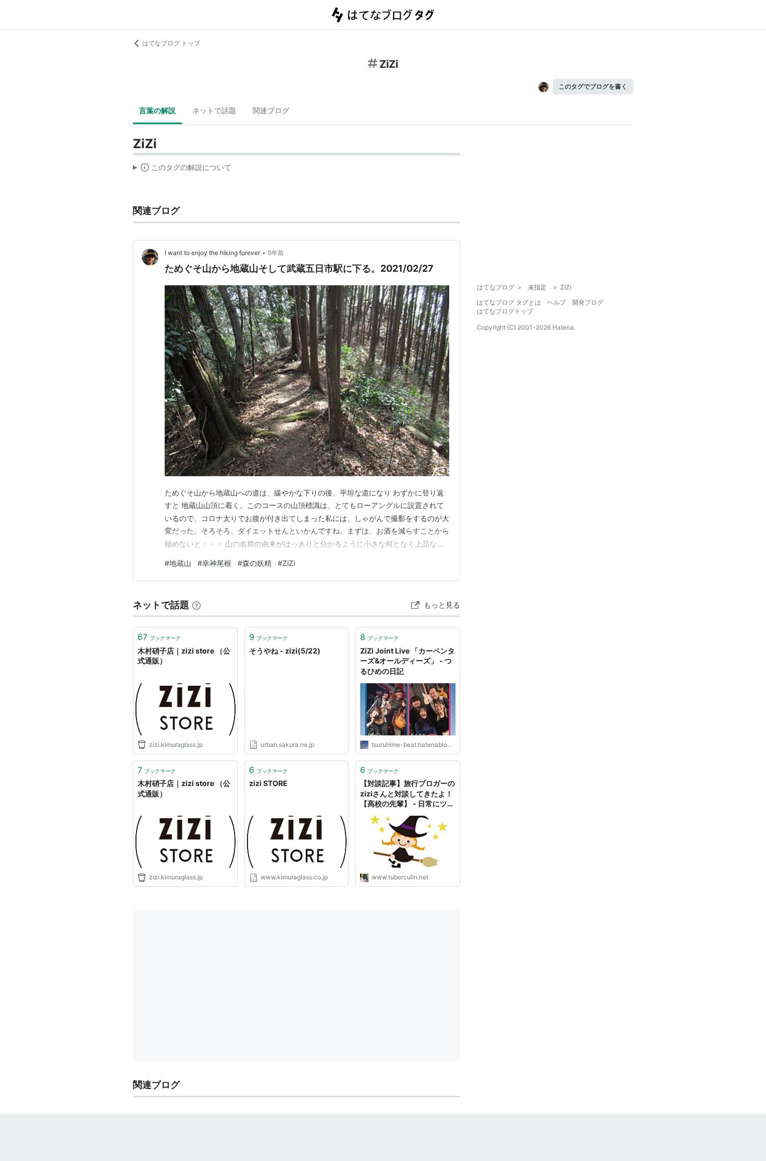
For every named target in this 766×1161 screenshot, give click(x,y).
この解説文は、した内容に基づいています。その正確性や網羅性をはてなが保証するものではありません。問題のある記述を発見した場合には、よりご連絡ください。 (182, 169)
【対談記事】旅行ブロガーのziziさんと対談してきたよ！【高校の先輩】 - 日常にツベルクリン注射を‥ (407, 794)
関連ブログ (271, 110)
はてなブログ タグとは (509, 302)
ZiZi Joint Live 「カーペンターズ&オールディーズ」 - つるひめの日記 (407, 660)
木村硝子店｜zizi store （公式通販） (184, 656)
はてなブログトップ (505, 311)
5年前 (276, 253)
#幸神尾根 (214, 563)
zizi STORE (268, 783)
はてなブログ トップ (171, 43)
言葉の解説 (157, 110)
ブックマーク (159, 637)
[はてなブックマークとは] (196, 604)
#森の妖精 (254, 563)
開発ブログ (587, 302)
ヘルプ (556, 302)
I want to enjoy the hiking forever (212, 253)
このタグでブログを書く (593, 86)
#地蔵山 (178, 563)
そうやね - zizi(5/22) (284, 650)
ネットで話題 (214, 110)
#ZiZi (286, 563)
